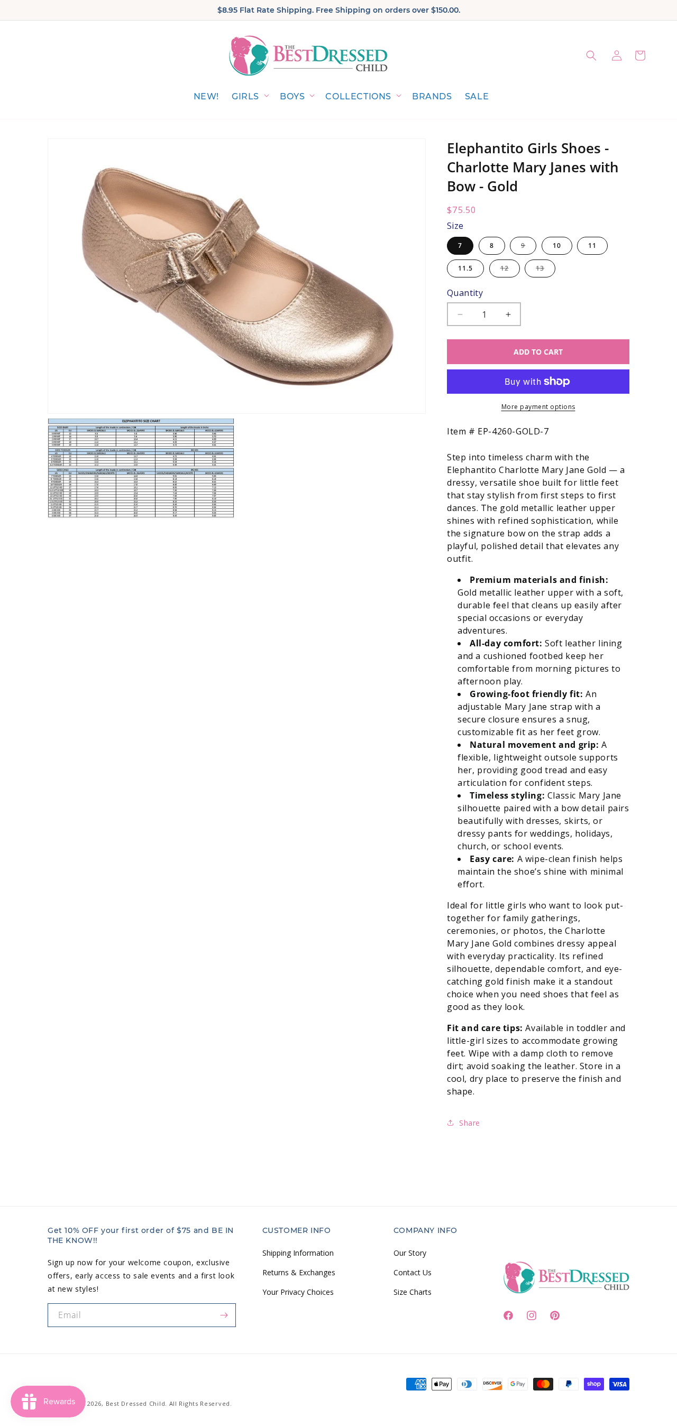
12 (510, 270)
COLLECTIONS (358, 96)
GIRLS (245, 96)
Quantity (465, 293)
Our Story (410, 1252)
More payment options (538, 406)
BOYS (292, 96)
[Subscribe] (224, 1315)
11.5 (465, 268)
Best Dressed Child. (136, 1403)
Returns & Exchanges (298, 1272)
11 (592, 245)
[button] (249, 97)
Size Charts (413, 1291)
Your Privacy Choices (298, 1291)
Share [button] (469, 1123)
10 (557, 245)
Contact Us (413, 1272)
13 (545, 270)
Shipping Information (298, 1252)
